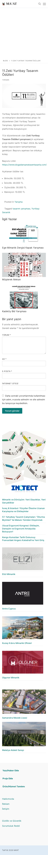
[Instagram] (4, 838)
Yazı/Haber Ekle (11, 770)
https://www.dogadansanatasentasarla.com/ (24, 164)
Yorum (6, 335)
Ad (4, 359)
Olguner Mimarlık (10, 677)
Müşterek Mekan (11, 279)
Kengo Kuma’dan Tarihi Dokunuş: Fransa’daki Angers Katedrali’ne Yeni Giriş (23, 539)
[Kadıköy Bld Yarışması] (24, 296)
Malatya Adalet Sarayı (13, 750)
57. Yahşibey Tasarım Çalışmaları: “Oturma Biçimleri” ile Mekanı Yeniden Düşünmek (23, 518)
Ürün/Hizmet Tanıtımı (14, 786)
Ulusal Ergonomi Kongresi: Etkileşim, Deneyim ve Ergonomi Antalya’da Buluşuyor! (21, 528)
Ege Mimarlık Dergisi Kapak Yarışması (23, 247)
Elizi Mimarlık (8, 574)
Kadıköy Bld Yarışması (14, 311)
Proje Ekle (8, 778)
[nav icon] (44, 4)
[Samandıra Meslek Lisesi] (24, 702)
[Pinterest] (8, 838)
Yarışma (5, 80)
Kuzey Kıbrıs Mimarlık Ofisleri (17, 643)
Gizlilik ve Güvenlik (11, 820)
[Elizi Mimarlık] (22, 559)
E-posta (7, 371)
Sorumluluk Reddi (11, 826)
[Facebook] (12, 838)
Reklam (5, 804)
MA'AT (11, 3)
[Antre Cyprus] (22, 594)
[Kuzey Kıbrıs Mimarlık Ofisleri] (22, 628)
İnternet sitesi (10, 383)
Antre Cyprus (9, 608)
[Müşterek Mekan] (24, 265)
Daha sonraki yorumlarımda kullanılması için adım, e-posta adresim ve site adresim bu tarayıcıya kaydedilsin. (23, 399)
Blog (5, 61)
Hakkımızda (8, 798)
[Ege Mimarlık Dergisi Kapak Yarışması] (24, 233)
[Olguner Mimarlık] (22, 663)
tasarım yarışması (21, 208)
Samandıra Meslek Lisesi (14, 717)
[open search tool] (39, 4)
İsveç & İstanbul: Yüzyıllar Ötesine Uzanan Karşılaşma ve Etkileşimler (23, 509)
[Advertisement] (24, 33)
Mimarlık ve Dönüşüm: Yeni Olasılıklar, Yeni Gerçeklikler (24, 501)
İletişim (5, 808)
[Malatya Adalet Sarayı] (24, 735)
